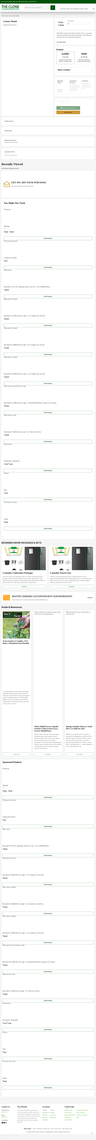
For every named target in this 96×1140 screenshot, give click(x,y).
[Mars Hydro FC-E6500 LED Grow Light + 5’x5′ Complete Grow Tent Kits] (48, 306)
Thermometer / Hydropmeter (12, 461)
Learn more (19, 755)
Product (59, 49)
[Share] (12, 1135)
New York (44, 1115)
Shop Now (24, 586)
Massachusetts (45, 1112)
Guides (81, 8)
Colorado (52, 1110)
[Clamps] (48, 509)
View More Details (61, 42)
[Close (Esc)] (16, 1135)
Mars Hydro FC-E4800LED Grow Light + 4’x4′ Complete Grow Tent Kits (24, 345)
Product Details (9, 121)
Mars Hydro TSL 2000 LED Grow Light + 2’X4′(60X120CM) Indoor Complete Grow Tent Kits (30, 403)
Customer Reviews (11, 153)
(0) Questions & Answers (10, 25)
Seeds (71, 8)
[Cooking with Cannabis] (48, 248)
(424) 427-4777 (5, 1112)
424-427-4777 (24, 1)
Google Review (68, 1119)
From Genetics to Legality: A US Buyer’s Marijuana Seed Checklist (16, 642)
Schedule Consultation (81, 1115)
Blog (77, 1117)
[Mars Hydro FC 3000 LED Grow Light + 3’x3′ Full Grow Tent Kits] (48, 422)
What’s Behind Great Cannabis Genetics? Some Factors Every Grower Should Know (46, 729)
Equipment (76, 8)
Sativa (10, 15)
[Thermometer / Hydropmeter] (48, 451)
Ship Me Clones (68, 1110)
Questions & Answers (11, 141)
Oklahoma (44, 1117)
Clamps (6, 519)
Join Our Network (80, 1112)
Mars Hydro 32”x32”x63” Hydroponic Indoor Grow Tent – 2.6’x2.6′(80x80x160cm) (27, 287)
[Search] (52, 7)
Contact (86, 8)
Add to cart (73, 108)
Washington (45, 1119)
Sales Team (4, 1117)
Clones (68, 8)
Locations (62, 8)
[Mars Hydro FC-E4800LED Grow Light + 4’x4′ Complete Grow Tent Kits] (48, 335)
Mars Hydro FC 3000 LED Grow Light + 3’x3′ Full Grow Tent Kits (22, 432)
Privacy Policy (67, 1131)
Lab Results (67, 1117)
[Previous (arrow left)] (2, 1138)
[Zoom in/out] (2, 1135)
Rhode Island (53, 1117)
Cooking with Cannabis (10, 258)
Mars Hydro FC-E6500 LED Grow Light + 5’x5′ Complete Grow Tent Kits (24, 316)
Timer (5, 490)
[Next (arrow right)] (7, 1138)
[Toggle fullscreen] (7, 1135)
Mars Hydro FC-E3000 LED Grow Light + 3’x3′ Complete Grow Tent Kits (24, 374)
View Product (48, 238)
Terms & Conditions (58, 1131)
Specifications (8, 130)
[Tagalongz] (48, 216)
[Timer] (48, 480)
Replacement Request (70, 1115)
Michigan (52, 1112)
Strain (6, 15)
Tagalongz (7, 226)
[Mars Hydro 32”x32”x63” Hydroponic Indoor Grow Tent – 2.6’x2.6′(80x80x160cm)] (48, 277)
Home (3, 15)
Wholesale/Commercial (82, 1110)
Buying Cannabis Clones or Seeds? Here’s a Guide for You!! (79, 728)
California (44, 1110)
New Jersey (53, 1115)
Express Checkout (68, 112)
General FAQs (68, 1112)
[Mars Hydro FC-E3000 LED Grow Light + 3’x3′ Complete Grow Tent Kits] (48, 364)
